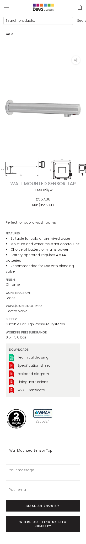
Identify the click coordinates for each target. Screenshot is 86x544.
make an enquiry (43, 506)
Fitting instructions (32, 382)
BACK (9, 34)
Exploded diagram (33, 373)
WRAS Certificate (31, 390)
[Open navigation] (6, 7)
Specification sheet (33, 365)
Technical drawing (32, 357)
